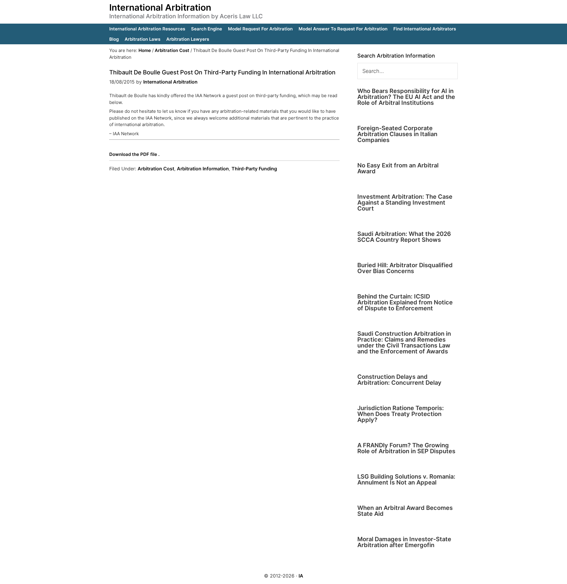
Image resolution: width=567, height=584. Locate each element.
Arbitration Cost (156, 169)
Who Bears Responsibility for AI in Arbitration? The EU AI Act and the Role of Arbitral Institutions (406, 96)
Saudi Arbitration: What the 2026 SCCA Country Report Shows (404, 236)
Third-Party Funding (254, 169)
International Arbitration (160, 7)
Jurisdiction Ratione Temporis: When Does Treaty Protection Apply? (400, 413)
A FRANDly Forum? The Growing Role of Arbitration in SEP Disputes (406, 448)
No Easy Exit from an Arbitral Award (398, 168)
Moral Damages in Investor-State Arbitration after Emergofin (404, 542)
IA (301, 576)
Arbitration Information (203, 169)
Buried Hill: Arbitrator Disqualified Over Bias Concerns (405, 268)
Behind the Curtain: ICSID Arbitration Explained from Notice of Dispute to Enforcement (405, 302)
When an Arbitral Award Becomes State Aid (405, 510)
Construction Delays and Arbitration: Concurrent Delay (399, 379)
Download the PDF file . (134, 154)
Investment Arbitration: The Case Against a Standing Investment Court (404, 202)
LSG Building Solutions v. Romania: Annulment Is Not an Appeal (406, 479)
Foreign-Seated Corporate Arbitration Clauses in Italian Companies (397, 134)
